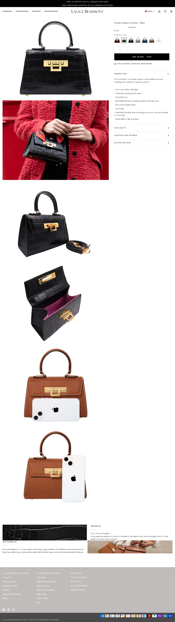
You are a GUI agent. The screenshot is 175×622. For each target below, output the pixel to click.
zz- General (76, 573)
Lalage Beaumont (13, 620)
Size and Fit (120, 128)
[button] (8, 11)
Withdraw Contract (77, 589)
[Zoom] (7, 93)
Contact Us (7, 577)
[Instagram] (13, 610)
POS (30, 620)
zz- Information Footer (49, 573)
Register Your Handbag (45, 589)
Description (120, 73)
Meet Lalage (41, 577)
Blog (38, 602)
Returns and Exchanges (12, 594)
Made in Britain (42, 598)
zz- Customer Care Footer (16, 573)
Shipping (6, 589)
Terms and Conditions (79, 577)
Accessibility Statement (79, 585)
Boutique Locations (10, 585)
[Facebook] (4, 610)
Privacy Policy (75, 581)
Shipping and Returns (125, 135)
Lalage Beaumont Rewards (47, 581)
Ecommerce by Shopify (48, 620)
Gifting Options (122, 143)
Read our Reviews (9, 581)
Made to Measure (43, 585)
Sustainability (42, 594)
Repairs (5, 598)
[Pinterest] (8, 610)
